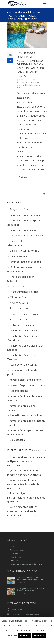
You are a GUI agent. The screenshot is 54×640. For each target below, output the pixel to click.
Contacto (14, 560)
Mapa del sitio (15, 557)
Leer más (12, 635)
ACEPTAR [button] (24, 635)
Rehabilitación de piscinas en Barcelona (26, 564)
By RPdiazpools (24, 80)
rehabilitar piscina (27, 85)
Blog (12, 547)
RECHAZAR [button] (39, 635)
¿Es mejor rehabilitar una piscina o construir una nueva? (30, 589)
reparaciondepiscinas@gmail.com (25, 614)
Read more (23, 177)
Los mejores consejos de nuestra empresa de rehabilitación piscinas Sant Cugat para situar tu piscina (31, 64)
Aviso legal (14, 553)
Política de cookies (17, 550)
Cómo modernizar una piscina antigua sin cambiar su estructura (30, 578)
